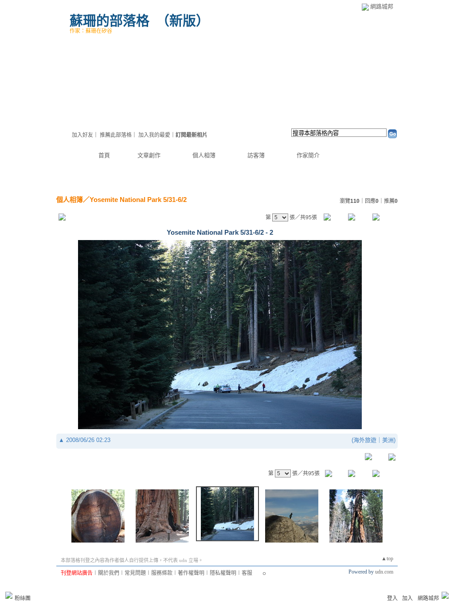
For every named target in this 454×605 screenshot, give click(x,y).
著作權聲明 (191, 573)
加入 (407, 598)
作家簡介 (308, 155)
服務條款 (161, 573)
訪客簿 (256, 155)
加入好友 (82, 135)
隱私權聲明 (223, 573)
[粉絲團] (8, 595)
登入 (392, 598)
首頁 (104, 155)
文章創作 (148, 155)
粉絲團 (23, 598)
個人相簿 (203, 155)
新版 (182, 20)
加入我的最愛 (154, 135)
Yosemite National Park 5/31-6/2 (138, 199)
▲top (387, 558)
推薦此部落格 (116, 135)
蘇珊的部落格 (109, 20)
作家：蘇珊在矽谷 (91, 31)
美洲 (388, 440)
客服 (247, 573)
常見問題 (135, 573)
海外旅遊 (364, 440)
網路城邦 (381, 6)
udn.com (384, 572)
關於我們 (108, 573)
